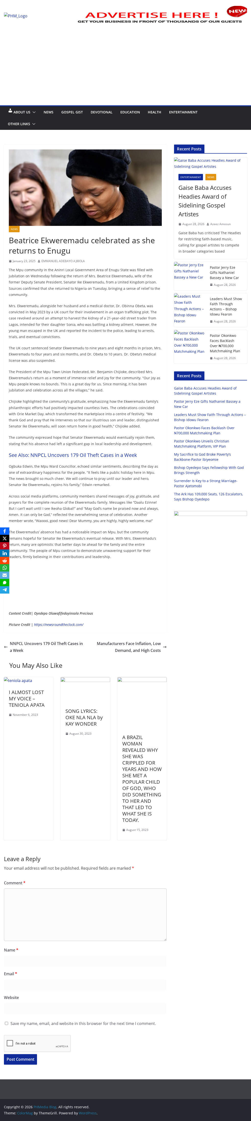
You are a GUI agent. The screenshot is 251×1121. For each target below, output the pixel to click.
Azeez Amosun (220, 224)
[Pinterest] (4, 545)
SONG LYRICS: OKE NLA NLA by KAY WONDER (84, 717)
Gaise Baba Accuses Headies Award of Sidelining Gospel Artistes (204, 200)
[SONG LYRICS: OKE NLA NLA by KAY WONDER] (85, 680)
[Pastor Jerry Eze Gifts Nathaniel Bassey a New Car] (190, 276)
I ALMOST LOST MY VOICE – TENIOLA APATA (27, 698)
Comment (14, 883)
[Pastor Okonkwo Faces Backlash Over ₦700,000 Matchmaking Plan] (190, 347)
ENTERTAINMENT (183, 112)
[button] (33, 112)
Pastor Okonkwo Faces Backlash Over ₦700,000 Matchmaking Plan (225, 343)
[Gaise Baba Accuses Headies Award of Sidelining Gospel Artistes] (210, 163)
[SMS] (4, 582)
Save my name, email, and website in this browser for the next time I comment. (83, 1023)
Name (11, 950)
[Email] (4, 575)
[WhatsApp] (4, 568)
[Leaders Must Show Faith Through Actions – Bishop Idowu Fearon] (190, 310)
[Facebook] (4, 531)
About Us (21, 112)
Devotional (102, 112)
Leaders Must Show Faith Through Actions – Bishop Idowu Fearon (226, 306)
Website (11, 997)
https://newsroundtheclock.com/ (58, 624)
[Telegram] (4, 590)
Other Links (19, 124)
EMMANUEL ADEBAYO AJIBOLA (63, 261)
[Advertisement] (125, 68)
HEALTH (154, 112)
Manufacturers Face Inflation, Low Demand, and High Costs (129, 647)
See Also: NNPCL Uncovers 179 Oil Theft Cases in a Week (73, 455)
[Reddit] (4, 560)
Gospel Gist (72, 112)
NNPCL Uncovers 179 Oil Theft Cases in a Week (46, 647)
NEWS (48, 112)
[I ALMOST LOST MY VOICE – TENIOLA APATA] (18, 680)
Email (10, 973)
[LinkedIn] (4, 553)
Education (130, 112)
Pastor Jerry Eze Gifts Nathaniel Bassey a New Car (224, 272)
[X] (4, 538)
